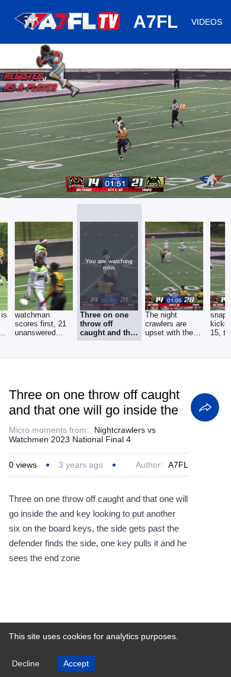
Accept (76, 663)
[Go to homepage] (68, 34)
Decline (26, 663)
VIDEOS (206, 22)
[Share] (205, 407)
